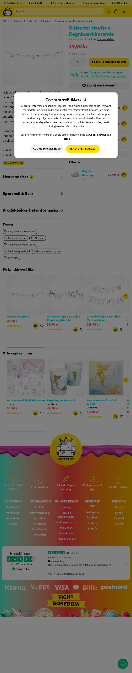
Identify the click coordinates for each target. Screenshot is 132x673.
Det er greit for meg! (82, 149)
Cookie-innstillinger (46, 149)
